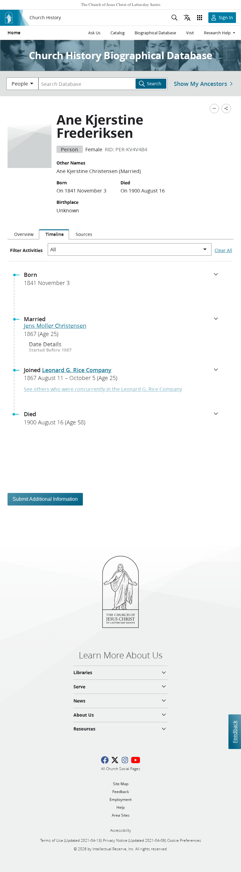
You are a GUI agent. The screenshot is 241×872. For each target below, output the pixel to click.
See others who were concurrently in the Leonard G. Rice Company (103, 389)
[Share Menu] (226, 108)
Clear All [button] (223, 250)
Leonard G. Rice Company (76, 370)
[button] (123, 280)
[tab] (23, 234)
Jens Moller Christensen (55, 325)
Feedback (234, 732)
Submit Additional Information (45, 499)
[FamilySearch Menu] (214, 108)
